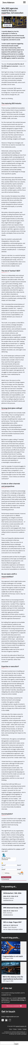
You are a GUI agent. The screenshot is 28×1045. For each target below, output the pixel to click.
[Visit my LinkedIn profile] (10, 1020)
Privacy (15, 1029)
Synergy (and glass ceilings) (11, 408)
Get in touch (8, 1011)
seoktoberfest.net (8, 900)
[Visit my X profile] (2, 1020)
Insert (16, 1044)
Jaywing (19, 772)
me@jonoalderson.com (12, 1016)
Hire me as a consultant (13, 1006)
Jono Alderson (8, 3)
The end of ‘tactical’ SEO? (10, 271)
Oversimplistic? (7, 814)
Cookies (20, 1029)
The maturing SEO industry (11, 103)
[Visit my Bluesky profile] (6, 1020)
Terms (10, 1029)
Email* (19, 869)
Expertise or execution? (10, 666)
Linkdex (18, 849)
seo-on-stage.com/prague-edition (13, 929)
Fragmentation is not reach (13, 956)
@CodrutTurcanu (6, 35)
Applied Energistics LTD (21, 1026)
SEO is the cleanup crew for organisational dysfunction (13, 978)
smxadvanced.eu (8, 914)
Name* (19, 865)
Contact (25, 1029)
